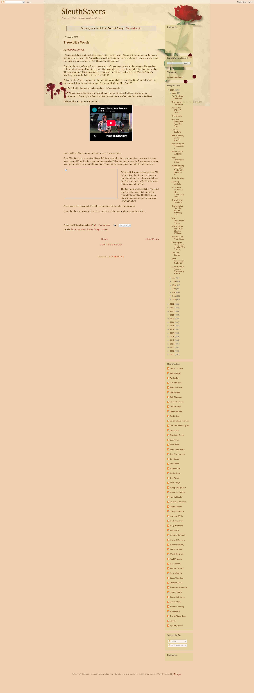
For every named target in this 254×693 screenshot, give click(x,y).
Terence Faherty (177, 606)
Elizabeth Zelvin (177, 435)
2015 (172, 340)
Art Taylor (174, 378)
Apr (174, 289)
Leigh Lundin (176, 506)
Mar (174, 292)
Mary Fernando (176, 526)
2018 (172, 329)
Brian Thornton (177, 402)
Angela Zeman (176, 368)
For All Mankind (78, 229)
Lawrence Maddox (178, 502)
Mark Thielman (176, 521)
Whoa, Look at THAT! (177, 153)
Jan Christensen (177, 454)
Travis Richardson (178, 616)
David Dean (175, 416)
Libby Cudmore (177, 511)
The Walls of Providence (178, 238)
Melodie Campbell (178, 535)
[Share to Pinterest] (130, 225)
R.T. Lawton (175, 564)
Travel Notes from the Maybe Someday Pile (177, 210)
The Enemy (177, 116)
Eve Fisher (174, 440)
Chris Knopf (175, 406)
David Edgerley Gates (179, 421)
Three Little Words (76, 42)
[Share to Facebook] (127, 225)
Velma (172, 621)
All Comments (176, 645)
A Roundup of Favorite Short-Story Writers (178, 270)
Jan (174, 299)
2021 (172, 318)
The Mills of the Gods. (177, 201)
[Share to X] (125, 225)
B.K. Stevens (175, 383)
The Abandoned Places (178, 220)
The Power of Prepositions (178, 146)
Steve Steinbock (177, 597)
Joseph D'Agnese (178, 487)
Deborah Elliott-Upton (180, 426)
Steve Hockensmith (178, 587)
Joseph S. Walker (177, 492)
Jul (174, 278)
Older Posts (152, 239)
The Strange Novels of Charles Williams (177, 229)
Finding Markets (176, 183)
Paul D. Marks (176, 559)
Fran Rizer (174, 445)
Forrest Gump (93, 229)
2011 (172, 355)
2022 (172, 315)
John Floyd (175, 483)
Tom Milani (175, 611)
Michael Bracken (177, 540)
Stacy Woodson (177, 578)
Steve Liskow (176, 592)
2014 (172, 344)
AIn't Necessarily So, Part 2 (178, 261)
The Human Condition (177, 103)
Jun (174, 281)
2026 (172, 90)
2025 (172, 304)
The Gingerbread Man (178, 159)
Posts (173, 641)
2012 (172, 351)
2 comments (104, 225)
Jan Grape (174, 459)
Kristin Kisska (176, 497)
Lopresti (104, 229)
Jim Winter (174, 478)
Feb (174, 296)
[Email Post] (115, 225)
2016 (172, 337)
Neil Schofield (176, 549)
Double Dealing (176, 131)
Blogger (177, 674)
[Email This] (120, 225)
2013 (172, 347)
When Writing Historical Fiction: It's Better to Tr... (178, 170)
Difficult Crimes (176, 254)
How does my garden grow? (178, 138)
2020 (172, 322)
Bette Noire (175, 392)
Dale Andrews (176, 411)
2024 (172, 308)
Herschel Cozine (177, 449)
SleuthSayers (83, 11)
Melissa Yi (174, 530)
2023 (172, 311)
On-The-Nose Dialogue (178, 97)
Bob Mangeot (176, 397)
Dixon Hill (174, 430)
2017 (172, 333)
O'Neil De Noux (176, 554)
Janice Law (175, 468)
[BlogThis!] (122, 225)
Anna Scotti (175, 373)
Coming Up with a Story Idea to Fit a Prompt (178, 245)
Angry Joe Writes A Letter (176, 110)
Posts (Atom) (118, 257)
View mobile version (111, 244)
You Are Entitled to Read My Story (177, 122)
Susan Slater (175, 602)
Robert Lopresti (177, 568)
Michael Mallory (177, 545)
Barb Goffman (176, 387)
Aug (174, 93)
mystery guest (176, 625)
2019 (172, 326)
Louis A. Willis (176, 516)
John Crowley (178, 178)
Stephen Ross (176, 583)
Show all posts (133, 28)
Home (104, 239)
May (174, 285)
